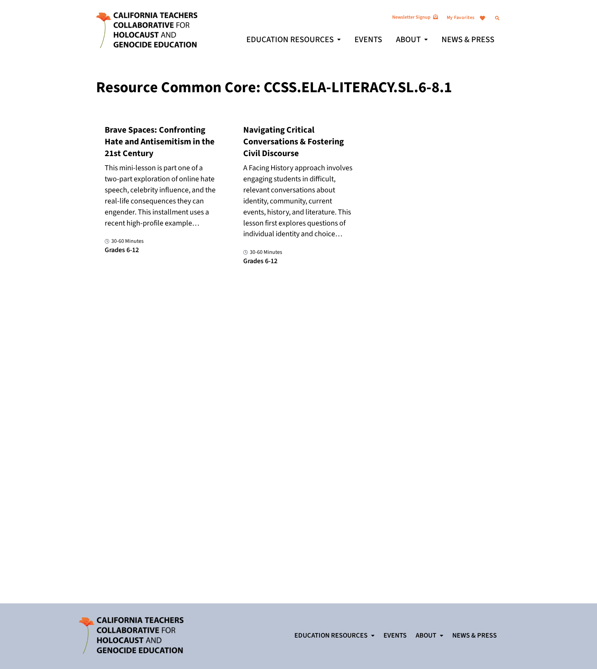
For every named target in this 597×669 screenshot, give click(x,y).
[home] (146, 29)
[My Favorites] (482, 18)
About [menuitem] (408, 40)
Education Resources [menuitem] (290, 40)
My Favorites (461, 17)
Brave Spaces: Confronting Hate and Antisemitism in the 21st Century (160, 142)
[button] (497, 18)
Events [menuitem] (368, 40)
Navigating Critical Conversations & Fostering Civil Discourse (293, 142)
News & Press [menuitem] (468, 40)
